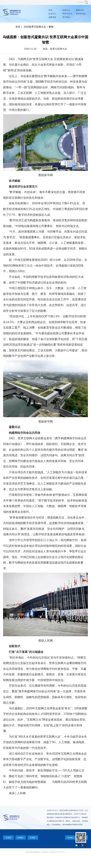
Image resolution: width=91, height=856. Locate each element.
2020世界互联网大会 (35, 26)
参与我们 (32, 837)
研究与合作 (67, 14)
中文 (78, 2)
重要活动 (80, 10)
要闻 (51, 26)
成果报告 (52, 17)
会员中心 (52, 14)
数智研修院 (81, 14)
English (81, 2)
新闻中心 (66, 10)
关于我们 (66, 17)
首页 (50, 10)
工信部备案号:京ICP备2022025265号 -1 (53, 852)
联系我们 (20, 837)
